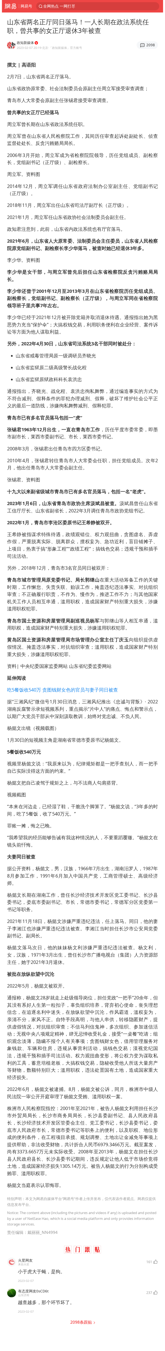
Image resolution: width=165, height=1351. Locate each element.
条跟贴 (81, 1322)
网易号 (26, 6)
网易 (10, 6)
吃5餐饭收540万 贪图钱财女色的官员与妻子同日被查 (62, 690)
